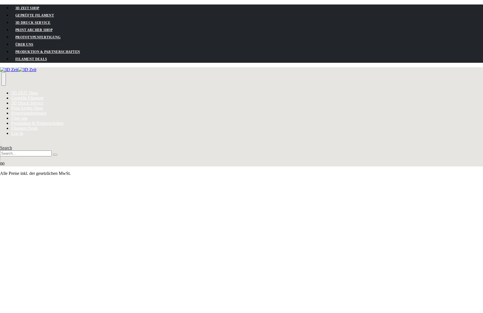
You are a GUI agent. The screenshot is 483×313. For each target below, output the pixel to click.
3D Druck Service (33, 23)
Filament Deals (31, 59)
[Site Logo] (18, 69)
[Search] (55, 155)
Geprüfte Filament (34, 15)
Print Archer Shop (34, 30)
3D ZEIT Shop (27, 8)
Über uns (24, 45)
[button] (6, 147)
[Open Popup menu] (3, 79)
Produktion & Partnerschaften (47, 52)
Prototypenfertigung (38, 37)
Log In (17, 133)
